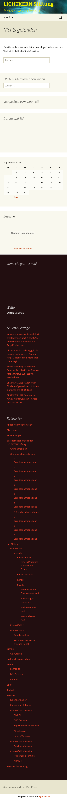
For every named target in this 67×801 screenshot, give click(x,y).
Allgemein (12, 430)
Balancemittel (24, 557)
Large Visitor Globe (22, 248)
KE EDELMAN (20, 730)
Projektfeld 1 (17, 548)
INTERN (10, 649)
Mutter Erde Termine (24, 755)
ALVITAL (17, 714)
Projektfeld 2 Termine (21, 741)
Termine (11, 695)
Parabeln (14, 679)
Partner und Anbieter (21, 705)
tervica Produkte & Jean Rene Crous (29, 565)
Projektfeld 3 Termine (21, 751)
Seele (10, 664)
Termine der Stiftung (17, 766)
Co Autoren (16, 653)
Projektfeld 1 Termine (21, 710)
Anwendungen (14, 435)
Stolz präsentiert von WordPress (20, 786)
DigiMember (44, 797)
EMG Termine (20, 720)
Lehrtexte (15, 668)
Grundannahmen (18, 448)
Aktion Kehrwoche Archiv (19, 424)
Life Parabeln (17, 674)
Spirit (9, 684)
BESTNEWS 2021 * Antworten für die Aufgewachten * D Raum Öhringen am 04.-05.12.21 (23, 386)
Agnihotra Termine (23, 745)
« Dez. (16, 197)
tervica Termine (22, 736)
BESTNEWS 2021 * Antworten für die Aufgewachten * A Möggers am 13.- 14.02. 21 (22, 399)
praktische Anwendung (18, 659)
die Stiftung (13, 544)
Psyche (21, 585)
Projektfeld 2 (17, 625)
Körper (20, 579)
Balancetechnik (25, 574)
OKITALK (18, 761)
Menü (6, 17)
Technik (11, 690)
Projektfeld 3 (17, 630)
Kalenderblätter (18, 699)
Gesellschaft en (22, 635)
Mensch (18, 553)
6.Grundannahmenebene (26, 512)
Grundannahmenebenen (22, 454)
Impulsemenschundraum (26, 725)
